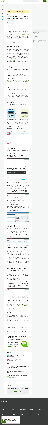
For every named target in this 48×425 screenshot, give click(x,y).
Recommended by (14, 352)
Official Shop (30, 414)
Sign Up (20, 391)
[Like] (2, 6)
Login (41, 1)
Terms (2, 412)
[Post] (2, 14)
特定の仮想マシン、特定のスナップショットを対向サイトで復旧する (39, 41)
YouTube (21, 417)
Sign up (10, 346)
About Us (39, 411)
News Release (40, 415)
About (2, 411)
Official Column (12, 414)
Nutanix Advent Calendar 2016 (17, 30)
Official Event (12, 412)
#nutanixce (12, 20)
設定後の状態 (36, 36)
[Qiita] (3, 1)
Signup (44, 1)
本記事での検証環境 (36, 32)
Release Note (12, 411)
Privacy (3, 414)
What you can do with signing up (13, 344)
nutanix (8, 20)
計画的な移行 (35, 37)
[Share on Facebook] (2, 17)
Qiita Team (30, 411)
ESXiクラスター (36, 33)
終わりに (34, 42)
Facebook (21, 415)
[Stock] (2, 10)
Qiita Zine (29, 412)
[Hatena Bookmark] (2, 19)
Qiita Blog (39, 414)
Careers (39, 412)
